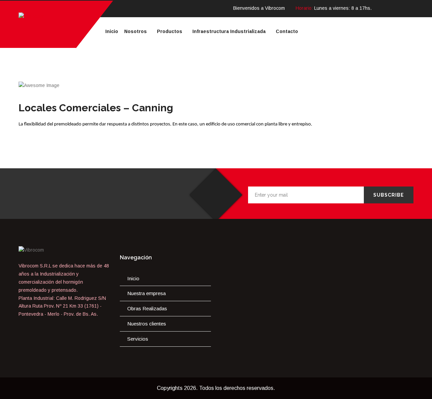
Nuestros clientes (146, 323)
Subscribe (388, 195)
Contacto (287, 31)
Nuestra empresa (146, 293)
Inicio (133, 278)
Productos (169, 31)
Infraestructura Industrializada (229, 31)
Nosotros (135, 31)
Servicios (137, 339)
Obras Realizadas (147, 308)
